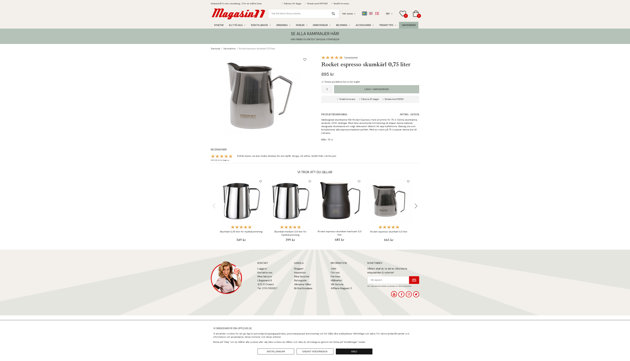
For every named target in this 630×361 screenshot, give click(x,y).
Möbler (300, 25)
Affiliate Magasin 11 (341, 288)
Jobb (333, 268)
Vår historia (337, 284)
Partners (335, 276)
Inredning (282, 25)
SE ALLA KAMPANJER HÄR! (315, 33)
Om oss (335, 272)
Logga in (262, 268)
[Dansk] (377, 13)
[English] (370, 13)
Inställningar (276, 351)
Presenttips (386, 25)
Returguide (300, 280)
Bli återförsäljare (303, 288)
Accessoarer (363, 25)
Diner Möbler (320, 25)
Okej (354, 351)
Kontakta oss (264, 272)
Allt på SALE (236, 25)
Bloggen (298, 268)
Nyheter (219, 25)
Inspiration (300, 272)
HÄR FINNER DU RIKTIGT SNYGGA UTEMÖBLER (315, 39)
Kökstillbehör (259, 25)
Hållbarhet (336, 280)
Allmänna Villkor (302, 284)
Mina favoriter (302, 276)
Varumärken (409, 25)
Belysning (341, 25)
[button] (416, 206)
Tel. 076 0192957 (267, 288)
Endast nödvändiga (314, 351)
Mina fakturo (264, 276)
